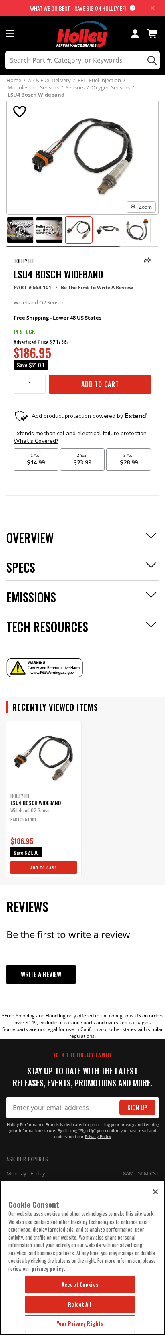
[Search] (151, 60)
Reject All (79, 1304)
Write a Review (41, 974)
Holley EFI (24, 260)
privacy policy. (48, 1268)
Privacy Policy (98, 1136)
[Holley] (82, 34)
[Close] (155, 1192)
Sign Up (137, 1107)
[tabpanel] (43, 799)
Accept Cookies (80, 1284)
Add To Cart (100, 384)
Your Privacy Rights (80, 1323)
